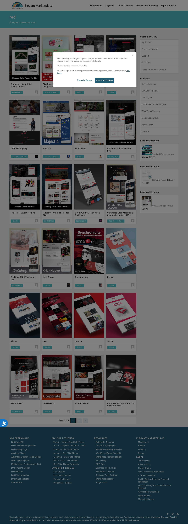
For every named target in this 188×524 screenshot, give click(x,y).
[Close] (133, 55)
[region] (94, 69)
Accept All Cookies (104, 80)
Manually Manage (84, 80)
